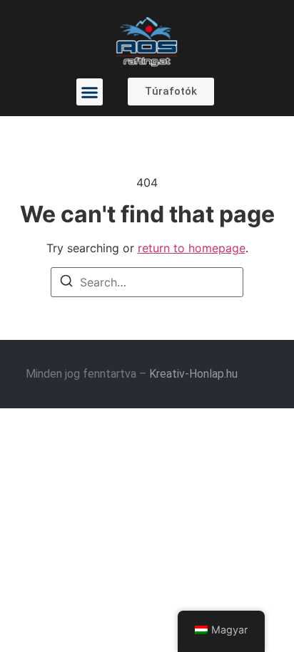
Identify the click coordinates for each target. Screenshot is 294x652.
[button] (89, 91)
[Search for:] (147, 282)
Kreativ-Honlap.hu (193, 374)
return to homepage (191, 248)
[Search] (66, 283)
